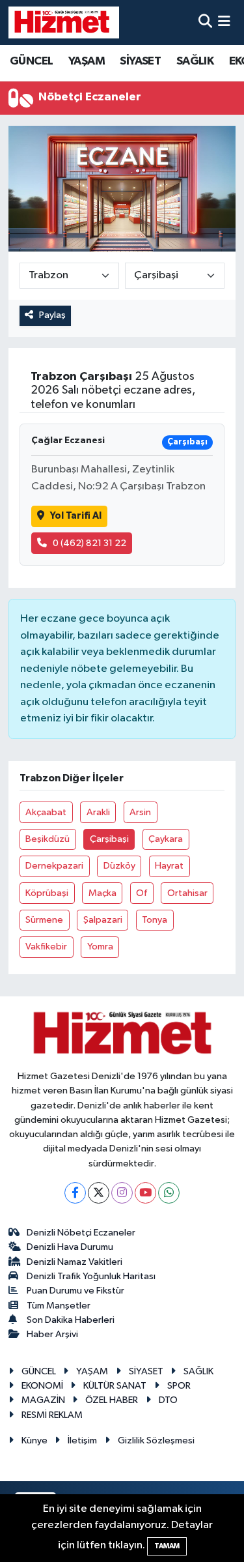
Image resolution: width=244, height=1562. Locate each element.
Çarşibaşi (109, 839)
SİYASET (140, 61)
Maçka (102, 893)
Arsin (140, 812)
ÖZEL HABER (111, 1400)
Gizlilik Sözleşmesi (156, 1440)
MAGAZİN (43, 1400)
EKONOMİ (42, 1386)
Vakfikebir (46, 946)
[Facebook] (75, 1193)
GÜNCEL (31, 61)
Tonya (154, 920)
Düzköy (119, 866)
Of (141, 893)
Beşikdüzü (47, 839)
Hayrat (169, 866)
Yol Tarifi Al (76, 516)
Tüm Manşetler (58, 1305)
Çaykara (165, 839)
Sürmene (44, 920)
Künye (34, 1440)
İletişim (82, 1440)
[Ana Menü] (224, 22)
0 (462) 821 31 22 (89, 543)
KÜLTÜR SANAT (114, 1386)
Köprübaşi (46, 893)
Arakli (98, 812)
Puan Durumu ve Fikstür (75, 1290)
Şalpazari (102, 920)
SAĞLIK (194, 61)
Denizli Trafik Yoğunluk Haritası (91, 1276)
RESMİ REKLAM (52, 1415)
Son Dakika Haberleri (71, 1320)
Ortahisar (187, 893)
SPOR (179, 1386)
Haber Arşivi (52, 1334)
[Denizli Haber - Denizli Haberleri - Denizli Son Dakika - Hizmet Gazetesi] (63, 22)
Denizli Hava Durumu (70, 1247)
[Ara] (205, 22)
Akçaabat (45, 812)
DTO (168, 1400)
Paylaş (52, 315)
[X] (98, 1193)
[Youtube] (145, 1193)
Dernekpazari (54, 866)
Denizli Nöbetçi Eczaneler (81, 1232)
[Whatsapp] (169, 1193)
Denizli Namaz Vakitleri (74, 1262)
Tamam (167, 1546)
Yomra (100, 946)
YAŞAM (86, 61)
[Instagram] (122, 1193)
